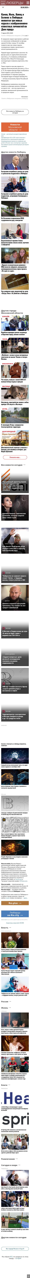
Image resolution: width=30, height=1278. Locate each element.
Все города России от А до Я (15, 1249)
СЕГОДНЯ (18, 1258)
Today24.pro (4, 1168)
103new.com (23, 881)
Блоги (4, 1085)
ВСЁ (11, 1257)
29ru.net (3, 794)
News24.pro (4, 1088)
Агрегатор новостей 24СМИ (15, 923)
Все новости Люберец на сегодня (15, 112)
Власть (4, 928)
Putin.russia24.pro (6, 931)
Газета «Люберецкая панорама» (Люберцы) (14, 35)
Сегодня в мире (9, 1165)
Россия (4, 1001)
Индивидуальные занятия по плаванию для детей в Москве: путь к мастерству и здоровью (14, 142)
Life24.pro (4, 1011)
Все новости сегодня (11, 465)
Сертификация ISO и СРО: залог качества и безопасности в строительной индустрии (13, 138)
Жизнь (4, 1008)
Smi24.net (4, 725)
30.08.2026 (24, 7)
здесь (25, 898)
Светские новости (4, 919)
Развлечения (8, 1159)
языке (8, 898)
